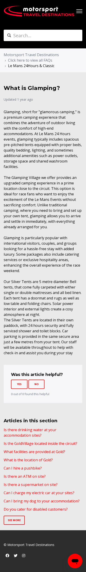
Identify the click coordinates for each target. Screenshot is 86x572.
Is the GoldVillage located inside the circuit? (40, 443)
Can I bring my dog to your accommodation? (42, 501)
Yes (19, 384)
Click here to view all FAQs (30, 60)
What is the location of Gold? (28, 459)
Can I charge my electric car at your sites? (39, 492)
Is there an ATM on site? (25, 476)
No (36, 384)
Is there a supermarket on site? (31, 484)
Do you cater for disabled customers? (36, 509)
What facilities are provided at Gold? (34, 451)
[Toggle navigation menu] (79, 11)
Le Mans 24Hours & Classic (31, 65)
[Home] (39, 11)
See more (14, 520)
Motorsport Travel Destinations (31, 54)
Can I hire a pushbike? (23, 468)
